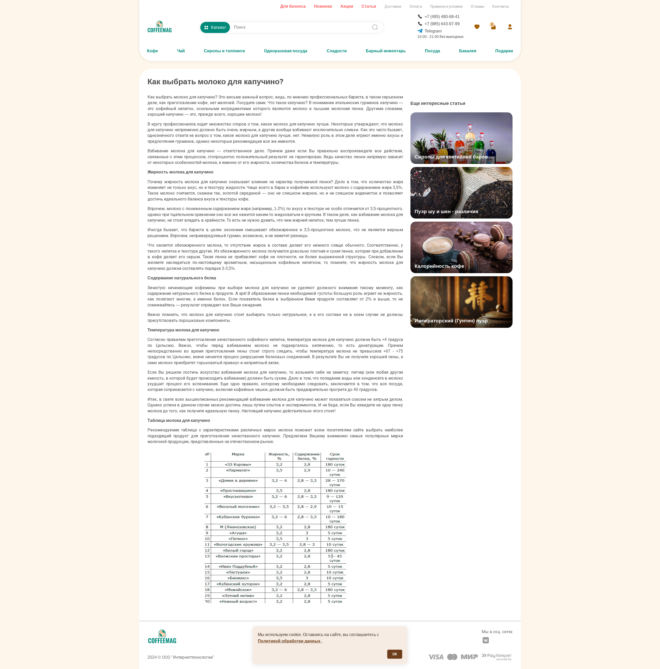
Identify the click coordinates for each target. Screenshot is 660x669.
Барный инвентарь (386, 50)
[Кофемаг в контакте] (486, 641)
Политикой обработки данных (289, 641)
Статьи (368, 6)
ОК (394, 654)
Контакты (500, 6)
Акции (346, 6)
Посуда (432, 50)
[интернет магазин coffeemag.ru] (161, 27)
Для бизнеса (293, 6)
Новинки (323, 6)
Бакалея (467, 50)
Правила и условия (446, 6)
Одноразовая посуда (285, 50)
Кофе (152, 50)
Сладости (337, 50)
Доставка (392, 6)
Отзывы (477, 6)
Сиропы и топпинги (224, 50)
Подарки (504, 50)
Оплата (415, 6)
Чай (181, 50)
